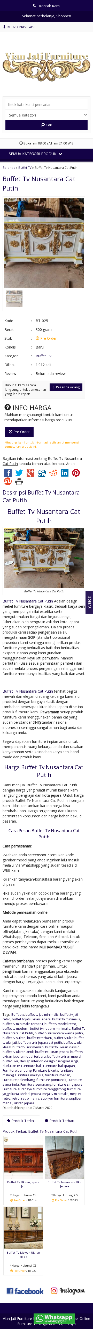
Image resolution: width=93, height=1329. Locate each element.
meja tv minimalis (55, 1094)
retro (16, 1098)
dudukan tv (11, 1066)
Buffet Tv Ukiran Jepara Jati (23, 1184)
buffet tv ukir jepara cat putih (40, 1042)
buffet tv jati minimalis (42, 1014)
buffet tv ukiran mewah (64, 1056)
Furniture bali (31, 1066)
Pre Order (21, 431)
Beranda (9, 167)
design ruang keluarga (61, 1061)
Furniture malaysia (29, 1075)
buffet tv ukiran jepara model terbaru (43, 1054)
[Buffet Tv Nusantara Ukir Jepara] (64, 1157)
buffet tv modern (15, 1028)
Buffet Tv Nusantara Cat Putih (28, 601)
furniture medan (57, 1075)
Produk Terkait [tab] (23, 1120)
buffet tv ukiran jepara (52, 1052)
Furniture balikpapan (59, 1066)
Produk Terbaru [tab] (61, 1120)
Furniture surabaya (17, 1089)
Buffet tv (17, 1014)
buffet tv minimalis (66, 1019)
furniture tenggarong (49, 1089)
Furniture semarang (35, 1084)
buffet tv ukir (63, 1038)
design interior (31, 1061)
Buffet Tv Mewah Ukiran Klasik (23, 1255)
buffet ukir (10, 1061)
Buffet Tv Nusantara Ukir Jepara (65, 1184)
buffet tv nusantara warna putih (59, 1033)
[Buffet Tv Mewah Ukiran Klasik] (23, 1228)
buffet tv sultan (14, 1038)
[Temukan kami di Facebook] (25, 1290)
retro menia (30, 1098)
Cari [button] (48, 124)
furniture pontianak (51, 1080)
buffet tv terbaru (39, 1038)
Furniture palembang (19, 1080)
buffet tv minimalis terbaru (23, 1024)
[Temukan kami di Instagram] (67, 1290)
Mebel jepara (30, 1094)
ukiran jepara (24, 1103)
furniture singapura (67, 1084)
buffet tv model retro (60, 1024)
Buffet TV (25, 167)
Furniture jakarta (45, 1070)
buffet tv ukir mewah (28, 1047)
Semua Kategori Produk (33, 153)
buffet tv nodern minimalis (50, 1028)
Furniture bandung (17, 1070)
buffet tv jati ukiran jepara (31, 1019)
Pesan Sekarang (67, 387)
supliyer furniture (54, 1098)
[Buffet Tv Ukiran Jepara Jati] (23, 1157)
